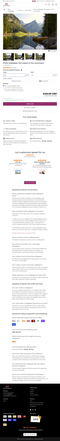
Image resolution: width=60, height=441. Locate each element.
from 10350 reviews (30, 156)
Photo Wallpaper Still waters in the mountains (44, 10)
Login (4, 401)
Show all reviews (30, 182)
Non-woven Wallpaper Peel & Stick (14, 89)
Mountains (28, 10)
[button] (8, 56)
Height (5, 72)
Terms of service (34, 395)
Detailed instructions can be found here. (24, 233)
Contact (32, 389)
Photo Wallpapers (10, 10)
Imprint (32, 391)
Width (32, 72)
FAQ (31, 401)
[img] (30, 155)
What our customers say (36, 404)
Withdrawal (33, 406)
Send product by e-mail (31, 111)
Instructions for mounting (36, 402)
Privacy (32, 393)
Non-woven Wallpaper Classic (13, 86)
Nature (21, 10)
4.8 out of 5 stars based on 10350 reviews (30, 430)
